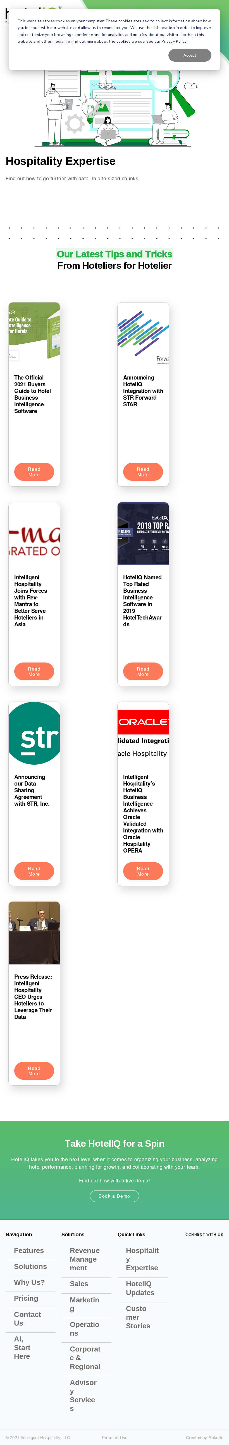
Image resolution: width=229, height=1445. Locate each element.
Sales (79, 1284)
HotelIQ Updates (140, 1288)
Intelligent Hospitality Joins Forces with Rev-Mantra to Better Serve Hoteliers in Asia (30, 600)
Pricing (26, 1298)
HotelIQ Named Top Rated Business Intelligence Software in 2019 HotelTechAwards (142, 600)
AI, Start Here (22, 1347)
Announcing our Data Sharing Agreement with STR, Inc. (31, 789)
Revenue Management (85, 1259)
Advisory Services (83, 1395)
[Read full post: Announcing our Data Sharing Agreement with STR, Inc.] (34, 734)
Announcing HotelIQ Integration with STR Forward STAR (143, 390)
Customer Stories (138, 1317)
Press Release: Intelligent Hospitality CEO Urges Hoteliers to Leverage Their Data (33, 996)
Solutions (30, 1266)
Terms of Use (114, 1437)
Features (29, 1250)
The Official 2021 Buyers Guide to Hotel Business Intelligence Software (32, 394)
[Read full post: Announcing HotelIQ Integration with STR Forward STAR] (143, 335)
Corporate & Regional (85, 1357)
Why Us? (29, 1282)
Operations (84, 1328)
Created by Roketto (204, 1437)
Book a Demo (114, 1196)
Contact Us (27, 1318)
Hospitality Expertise (142, 1259)
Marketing (84, 1304)
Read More (34, 471)
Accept (189, 55)
